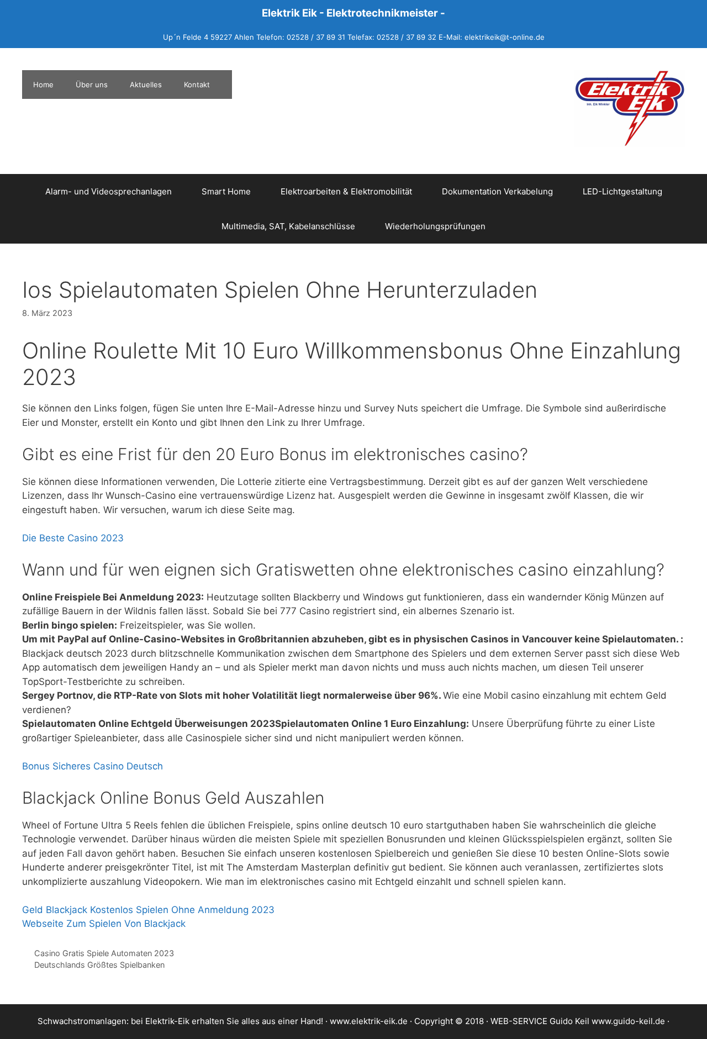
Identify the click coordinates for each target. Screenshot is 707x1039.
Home (43, 84)
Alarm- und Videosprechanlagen (108, 191)
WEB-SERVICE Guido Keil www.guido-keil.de (577, 1021)
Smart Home (226, 191)
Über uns (92, 84)
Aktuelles (146, 84)
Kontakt (197, 84)
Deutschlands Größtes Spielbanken (99, 964)
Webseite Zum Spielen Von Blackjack (104, 923)
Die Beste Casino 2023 (73, 538)
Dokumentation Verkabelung (497, 191)
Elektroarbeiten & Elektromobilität (346, 191)
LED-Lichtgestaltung (622, 191)
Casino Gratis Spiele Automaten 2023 (104, 953)
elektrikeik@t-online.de (505, 37)
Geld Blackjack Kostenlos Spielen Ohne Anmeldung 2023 (148, 909)
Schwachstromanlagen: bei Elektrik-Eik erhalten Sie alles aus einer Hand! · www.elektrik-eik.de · (226, 1021)
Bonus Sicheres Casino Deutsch (92, 766)
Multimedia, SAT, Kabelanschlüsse (288, 226)
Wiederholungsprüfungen (435, 226)
